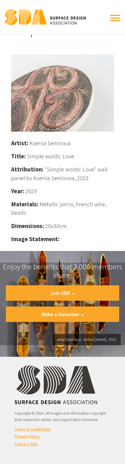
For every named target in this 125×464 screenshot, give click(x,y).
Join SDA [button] (60, 293)
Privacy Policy (27, 436)
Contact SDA (26, 444)
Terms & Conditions (33, 429)
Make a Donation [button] (60, 314)
